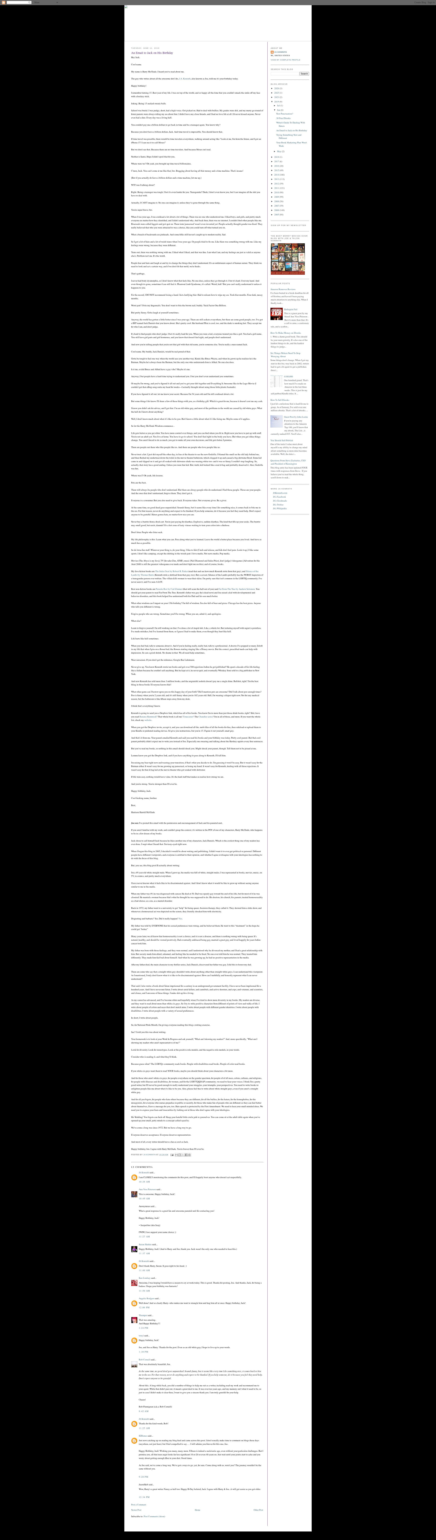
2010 (277, 192)
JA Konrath (144, 1172)
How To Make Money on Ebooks (285, 332)
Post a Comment (138, 1504)
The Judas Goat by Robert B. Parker (171, 571)
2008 (277, 201)
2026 (277, 88)
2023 (277, 97)
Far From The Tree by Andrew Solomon (237, 588)
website (147, 720)
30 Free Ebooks (283, 118)
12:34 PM (144, 1497)
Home (197, 1509)
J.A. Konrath (185, 78)
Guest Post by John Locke (296, 416)
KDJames (143, 1435)
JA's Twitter (278, 504)
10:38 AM (144, 1181)
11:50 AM (144, 1290)
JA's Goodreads (280, 500)
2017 (277, 161)
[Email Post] (172, 1155)
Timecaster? (188, 716)
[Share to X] (183, 1155)
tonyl (141, 1335)
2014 (277, 174)
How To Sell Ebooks (279, 399)
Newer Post (136, 1509)
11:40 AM (144, 1270)
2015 (277, 170)
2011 (277, 187)
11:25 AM (144, 1428)
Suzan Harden (145, 1244)
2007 (277, 205)
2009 (277, 196)
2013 (277, 179)
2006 (277, 210)
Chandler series (206, 716)
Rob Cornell (144, 1359)
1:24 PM (143, 1327)
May (279, 151)
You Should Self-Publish (281, 440)
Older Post (258, 1509)
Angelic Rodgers (146, 1298)
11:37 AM (144, 1253)
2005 (277, 214)
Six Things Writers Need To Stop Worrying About (285, 355)
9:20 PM (143, 1476)
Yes (180, 918)
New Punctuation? (284, 113)
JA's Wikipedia (280, 508)
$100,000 (288, 376)
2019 (277, 101)
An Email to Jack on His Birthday (291, 130)
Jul (278, 105)
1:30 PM (143, 1351)
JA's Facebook (279, 496)
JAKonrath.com (280, 492)
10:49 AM (144, 1198)
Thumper (143, 1315)
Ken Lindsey (145, 1277)
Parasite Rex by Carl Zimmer (169, 588)
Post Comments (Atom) (154, 1516)
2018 (277, 156)
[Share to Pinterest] (189, 1155)
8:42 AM (144, 1411)
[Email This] (176, 1155)
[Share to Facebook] (186, 1155)
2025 (277, 92)
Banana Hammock (147, 716)
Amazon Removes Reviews (282, 289)
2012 (277, 183)
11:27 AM (144, 1236)
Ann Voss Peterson (147, 1189)
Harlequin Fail (290, 309)
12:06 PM (144, 1307)
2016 (277, 165)
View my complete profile (285, 60)
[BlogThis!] (179, 1155)
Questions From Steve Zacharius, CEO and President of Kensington (288, 462)
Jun (279, 109)
